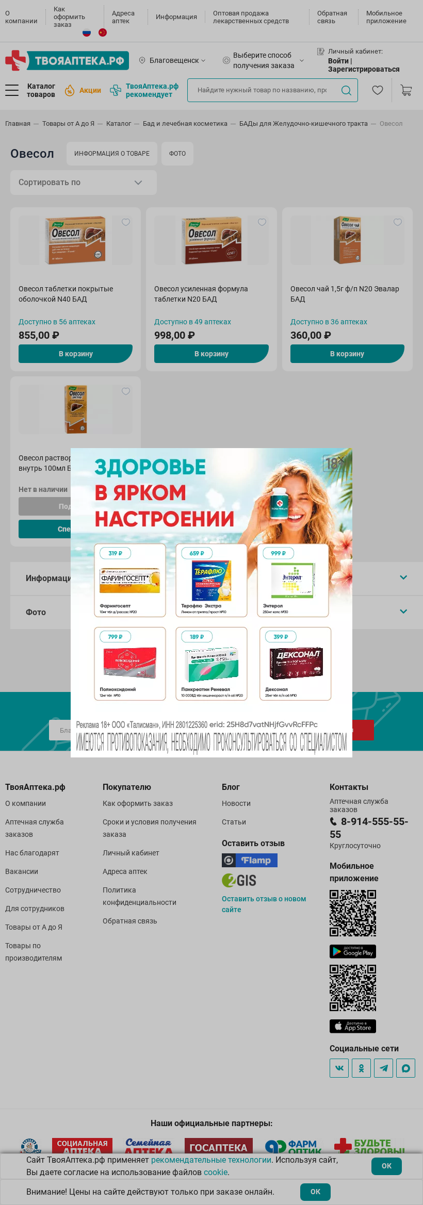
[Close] (341, 459)
